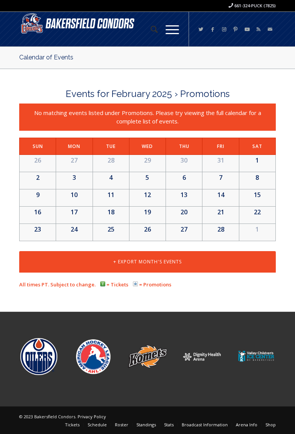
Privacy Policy (92, 416)
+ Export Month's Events (147, 261)
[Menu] (168, 29)
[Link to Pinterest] (235, 29)
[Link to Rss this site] (258, 29)
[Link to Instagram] (224, 29)
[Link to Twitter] (201, 29)
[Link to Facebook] (212, 29)
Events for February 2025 (119, 93)
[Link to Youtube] (247, 29)
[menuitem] (150, 29)
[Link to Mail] (270, 29)
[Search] (150, 29)
